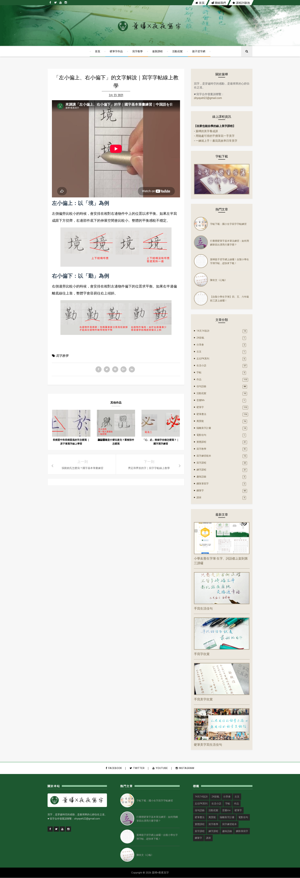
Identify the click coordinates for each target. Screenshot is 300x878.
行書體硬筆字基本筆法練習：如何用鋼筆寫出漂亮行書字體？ (229, 242)
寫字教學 (137, 51)
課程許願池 (243, 3)
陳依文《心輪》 (218, 280)
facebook (115, 768)
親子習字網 (198, 51)
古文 (199, 351)
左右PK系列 (203, 358)
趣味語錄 (201, 476)
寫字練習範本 (204, 455)
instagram (186, 768)
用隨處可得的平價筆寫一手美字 (215, 136)
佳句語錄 (201, 386)
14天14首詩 (203, 330)
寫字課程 (201, 462)
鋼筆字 (200, 490)
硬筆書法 (201, 414)
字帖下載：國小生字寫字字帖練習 (228, 224)
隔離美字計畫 (204, 428)
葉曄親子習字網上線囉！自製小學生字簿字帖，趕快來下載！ (229, 261)
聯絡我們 (220, 3)
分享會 (200, 344)
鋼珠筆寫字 (203, 483)
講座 (199, 497)
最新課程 (157, 51)
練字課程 (201, 469)
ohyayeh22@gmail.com (208, 98)
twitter (139, 768)
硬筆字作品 (116, 51)
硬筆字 (200, 407)
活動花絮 (177, 51)
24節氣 (200, 337)
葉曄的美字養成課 (207, 131)
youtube (162, 768)
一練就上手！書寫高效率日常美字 (216, 140)
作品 (199, 379)
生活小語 (201, 365)
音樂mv (201, 400)
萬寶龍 (200, 421)
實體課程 (201, 441)
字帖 (199, 372)
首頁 (202, 3)
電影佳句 (201, 435)
